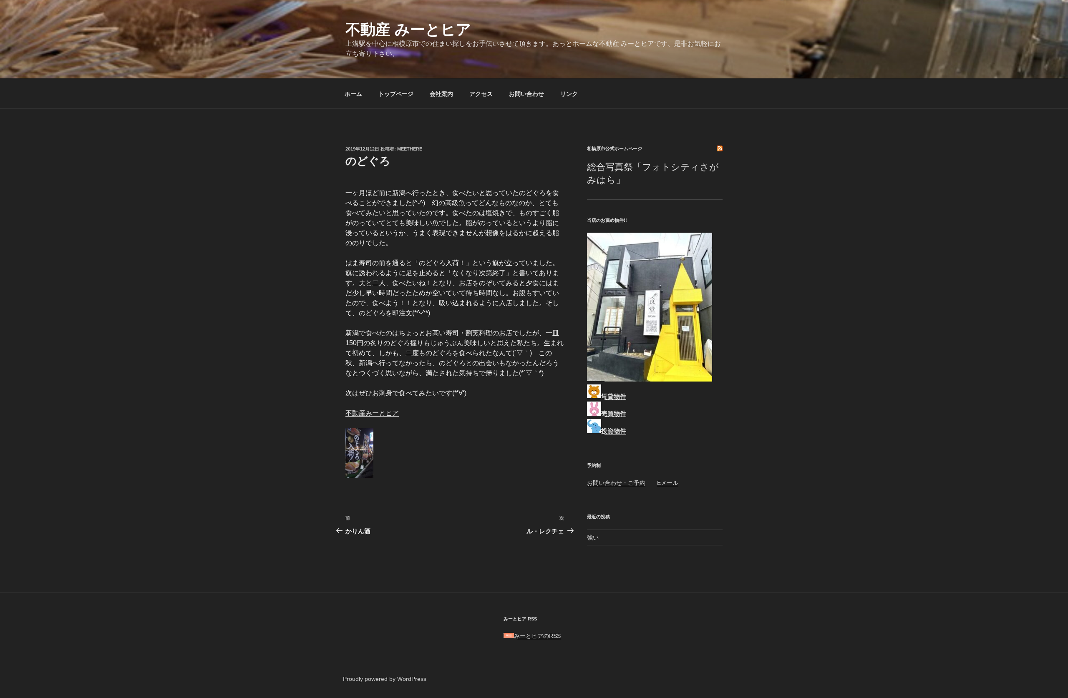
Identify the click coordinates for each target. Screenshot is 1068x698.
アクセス (481, 93)
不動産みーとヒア (372, 413)
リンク (569, 93)
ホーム (353, 93)
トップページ (395, 93)
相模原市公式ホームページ (614, 148)
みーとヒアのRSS (537, 636)
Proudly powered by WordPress (384, 678)
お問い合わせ (526, 93)
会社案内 (441, 93)
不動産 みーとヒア (408, 29)
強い (593, 537)
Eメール (667, 483)
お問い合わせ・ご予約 (616, 483)
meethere (409, 148)
